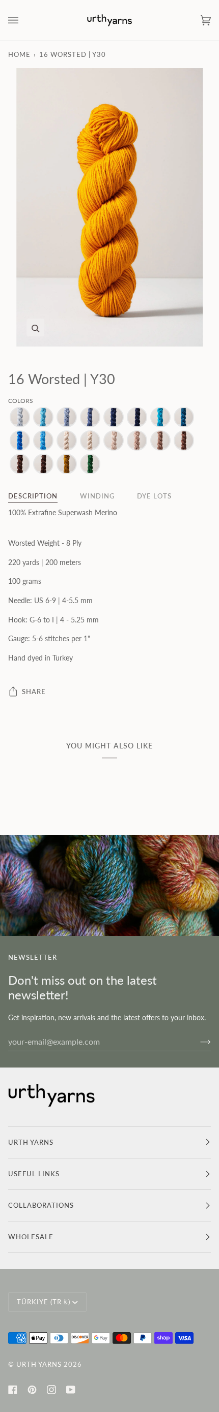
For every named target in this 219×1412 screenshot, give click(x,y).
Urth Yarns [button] (30, 1142)
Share (34, 691)
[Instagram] (51, 1389)
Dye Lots (154, 496)
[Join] (197, 1041)
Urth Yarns (39, 1364)
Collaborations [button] (41, 1205)
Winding (97, 496)
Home (19, 54)
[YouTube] (70, 1389)
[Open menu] (23, 20)
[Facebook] (12, 1389)
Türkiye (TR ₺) (43, 1302)
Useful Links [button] (34, 1174)
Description (33, 496)
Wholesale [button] (30, 1237)
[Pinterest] (32, 1389)
